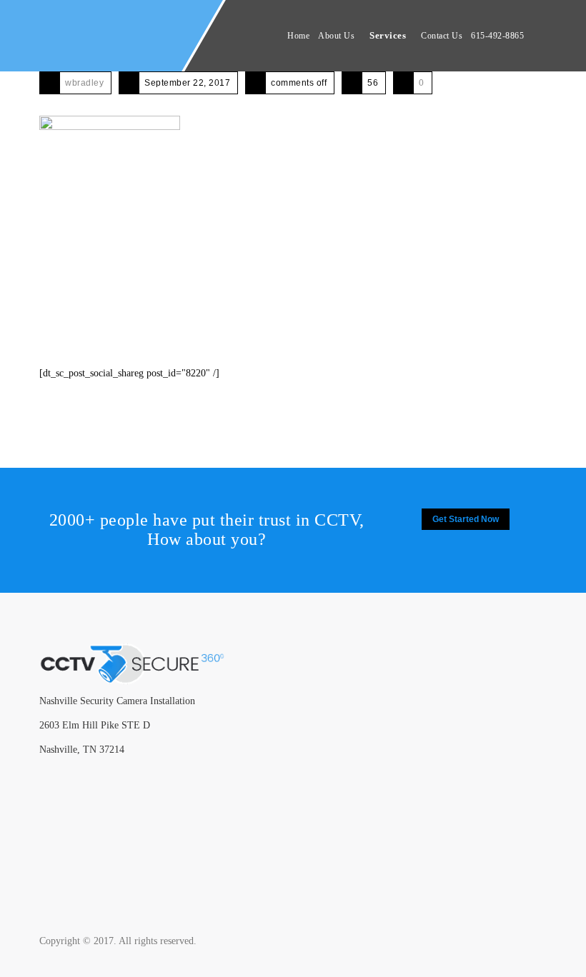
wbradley (84, 83)
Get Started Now (465, 519)
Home (298, 36)
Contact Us (441, 36)
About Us (336, 36)
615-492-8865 (497, 36)
